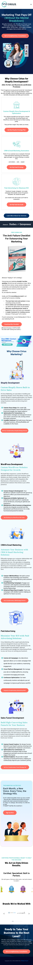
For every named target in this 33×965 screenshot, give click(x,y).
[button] (30, 4)
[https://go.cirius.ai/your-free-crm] (16, 341)
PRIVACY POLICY (24, 960)
